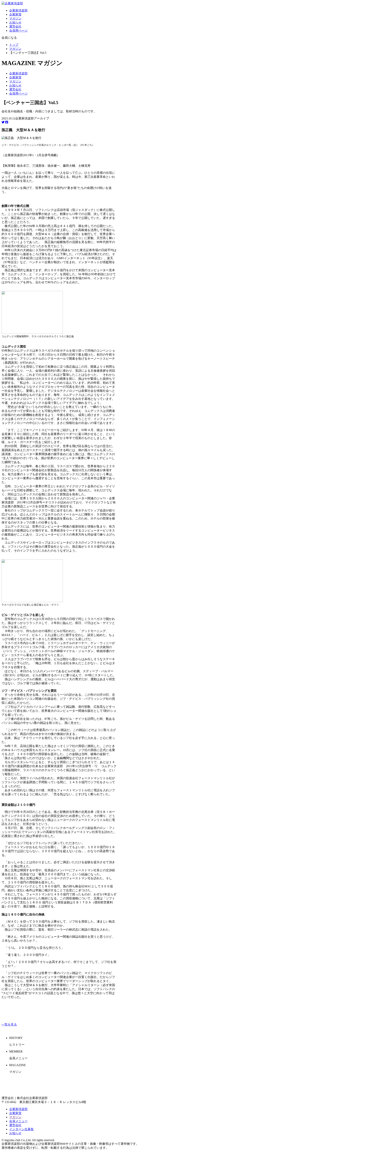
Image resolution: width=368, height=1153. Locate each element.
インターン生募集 (21, 1129)
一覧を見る (9, 1024)
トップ (13, 44)
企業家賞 (15, 14)
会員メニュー (18, 1121)
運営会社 (15, 26)
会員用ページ (18, 30)
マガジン (15, 18)
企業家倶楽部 (18, 10)
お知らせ (15, 22)
